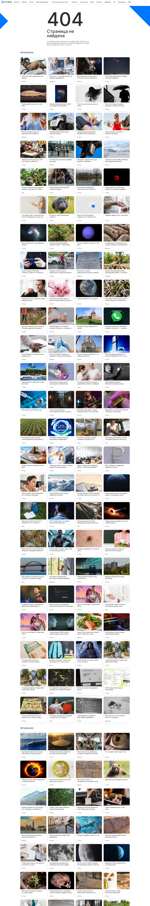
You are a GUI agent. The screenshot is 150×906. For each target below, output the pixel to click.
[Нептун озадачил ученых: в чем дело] (89, 237)
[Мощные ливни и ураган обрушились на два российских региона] (61, 265)
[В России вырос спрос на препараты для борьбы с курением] (33, 126)
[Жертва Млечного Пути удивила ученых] (33, 237)
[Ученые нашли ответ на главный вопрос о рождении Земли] (117, 487)
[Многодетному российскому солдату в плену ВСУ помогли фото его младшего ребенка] (89, 857)
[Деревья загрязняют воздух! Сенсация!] (117, 571)
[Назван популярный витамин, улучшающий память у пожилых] (117, 265)
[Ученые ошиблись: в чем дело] (89, 293)
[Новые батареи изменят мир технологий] (89, 571)
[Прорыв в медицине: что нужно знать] (89, 543)
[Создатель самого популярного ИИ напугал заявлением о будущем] (33, 598)
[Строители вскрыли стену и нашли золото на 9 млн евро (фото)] (33, 710)
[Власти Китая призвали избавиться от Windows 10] (89, 209)
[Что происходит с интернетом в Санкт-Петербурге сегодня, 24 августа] (33, 209)
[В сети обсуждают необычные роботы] (89, 793)
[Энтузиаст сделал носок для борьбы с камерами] (89, 154)
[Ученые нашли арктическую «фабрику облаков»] (61, 487)
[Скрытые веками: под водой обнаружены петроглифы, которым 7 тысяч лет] (33, 738)
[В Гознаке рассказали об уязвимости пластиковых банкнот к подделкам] (33, 654)
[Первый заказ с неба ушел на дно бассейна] (33, 376)
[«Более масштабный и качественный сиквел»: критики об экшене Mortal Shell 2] (61, 404)
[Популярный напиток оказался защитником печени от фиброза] (89, 376)
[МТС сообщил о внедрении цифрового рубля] (117, 459)
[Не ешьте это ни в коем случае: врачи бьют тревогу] (61, 885)
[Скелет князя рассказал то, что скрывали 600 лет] (89, 348)
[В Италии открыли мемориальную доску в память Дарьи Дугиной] (89, 265)
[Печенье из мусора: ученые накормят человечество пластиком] (89, 432)
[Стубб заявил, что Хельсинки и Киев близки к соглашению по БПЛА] (89, 738)
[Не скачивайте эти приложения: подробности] (33, 348)
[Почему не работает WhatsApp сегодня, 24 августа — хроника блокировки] (117, 320)
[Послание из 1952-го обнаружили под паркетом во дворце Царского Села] (89, 885)
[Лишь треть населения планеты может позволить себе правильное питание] (89, 626)
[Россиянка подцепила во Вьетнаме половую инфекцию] (61, 571)
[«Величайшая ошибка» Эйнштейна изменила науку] (117, 376)
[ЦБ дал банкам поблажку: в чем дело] (33, 459)
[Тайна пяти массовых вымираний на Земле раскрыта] (33, 885)
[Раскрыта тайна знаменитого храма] (89, 320)
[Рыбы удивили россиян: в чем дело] (33, 98)
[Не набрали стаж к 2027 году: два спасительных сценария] (89, 821)
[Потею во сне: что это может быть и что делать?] (117, 710)
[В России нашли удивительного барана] (33, 70)
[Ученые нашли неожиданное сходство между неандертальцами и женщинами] (61, 181)
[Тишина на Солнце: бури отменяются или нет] (117, 765)
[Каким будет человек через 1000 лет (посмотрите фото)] (61, 543)
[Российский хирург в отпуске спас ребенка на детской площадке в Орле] (117, 598)
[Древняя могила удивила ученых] (117, 885)
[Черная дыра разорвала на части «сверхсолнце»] (117, 515)
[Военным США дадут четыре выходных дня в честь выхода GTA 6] (89, 404)
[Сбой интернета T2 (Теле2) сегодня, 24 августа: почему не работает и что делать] (61, 320)
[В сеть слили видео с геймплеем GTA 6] (89, 598)
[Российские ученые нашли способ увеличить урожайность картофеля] (33, 432)
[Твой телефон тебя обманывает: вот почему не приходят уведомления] (33, 487)
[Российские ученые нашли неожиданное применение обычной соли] (61, 376)
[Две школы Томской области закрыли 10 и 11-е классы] (33, 515)
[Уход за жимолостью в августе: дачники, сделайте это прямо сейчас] (33, 181)
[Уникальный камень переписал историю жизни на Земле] (61, 857)
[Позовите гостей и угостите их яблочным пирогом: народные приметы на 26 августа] (61, 793)
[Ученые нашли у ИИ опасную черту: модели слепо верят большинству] (61, 626)
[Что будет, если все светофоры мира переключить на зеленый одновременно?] (33, 765)
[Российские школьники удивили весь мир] (61, 154)
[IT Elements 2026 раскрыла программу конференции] (61, 432)
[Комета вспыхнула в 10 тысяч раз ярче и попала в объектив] (33, 793)
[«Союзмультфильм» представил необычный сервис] (117, 654)
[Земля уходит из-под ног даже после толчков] (89, 654)
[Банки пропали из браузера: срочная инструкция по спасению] (61, 598)
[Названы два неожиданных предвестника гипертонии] (89, 126)
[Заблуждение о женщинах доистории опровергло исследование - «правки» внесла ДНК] (89, 710)
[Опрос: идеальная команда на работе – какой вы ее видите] (89, 459)
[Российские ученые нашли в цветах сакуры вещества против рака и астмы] (61, 293)
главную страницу (65, 45)
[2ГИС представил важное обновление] (117, 682)
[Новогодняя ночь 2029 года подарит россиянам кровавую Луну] (117, 181)
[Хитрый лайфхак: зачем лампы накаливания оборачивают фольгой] (117, 821)
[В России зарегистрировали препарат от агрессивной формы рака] (61, 348)
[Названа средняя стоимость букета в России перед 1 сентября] (117, 543)
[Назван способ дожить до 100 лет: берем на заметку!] (33, 154)
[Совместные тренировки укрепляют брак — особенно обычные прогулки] (61, 765)
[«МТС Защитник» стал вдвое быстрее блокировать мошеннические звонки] (61, 515)
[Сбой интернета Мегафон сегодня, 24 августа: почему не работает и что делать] (33, 265)
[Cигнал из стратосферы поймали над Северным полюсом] (117, 154)
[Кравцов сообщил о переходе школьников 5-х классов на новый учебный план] (61, 654)
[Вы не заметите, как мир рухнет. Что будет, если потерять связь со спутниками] (117, 738)
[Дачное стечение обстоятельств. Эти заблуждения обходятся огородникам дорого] (33, 320)
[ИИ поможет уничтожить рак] (33, 404)
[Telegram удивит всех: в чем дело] (117, 209)
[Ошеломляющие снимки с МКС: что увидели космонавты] (61, 98)
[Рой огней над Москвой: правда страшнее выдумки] (117, 70)
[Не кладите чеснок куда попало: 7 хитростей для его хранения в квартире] (117, 293)
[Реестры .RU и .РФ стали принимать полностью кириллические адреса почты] (61, 821)
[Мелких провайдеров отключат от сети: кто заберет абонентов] (89, 765)
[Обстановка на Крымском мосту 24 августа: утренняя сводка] (33, 571)
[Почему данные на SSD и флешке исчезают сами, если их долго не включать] (89, 487)
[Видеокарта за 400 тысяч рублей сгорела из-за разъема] (117, 404)
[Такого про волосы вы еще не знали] (89, 98)
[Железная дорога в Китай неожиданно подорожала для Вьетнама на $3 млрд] (89, 515)
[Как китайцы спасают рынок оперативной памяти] (117, 626)
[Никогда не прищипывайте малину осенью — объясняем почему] (61, 237)
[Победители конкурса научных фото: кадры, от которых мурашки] (61, 738)
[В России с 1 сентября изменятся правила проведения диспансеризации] (61, 70)
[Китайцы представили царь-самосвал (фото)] (61, 126)
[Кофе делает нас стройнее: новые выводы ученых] (33, 293)
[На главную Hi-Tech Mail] (8, 2)
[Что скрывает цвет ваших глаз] (117, 857)
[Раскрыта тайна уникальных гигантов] (61, 209)
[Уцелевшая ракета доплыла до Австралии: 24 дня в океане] (33, 857)
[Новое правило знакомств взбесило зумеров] (117, 126)
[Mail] (2, 2)
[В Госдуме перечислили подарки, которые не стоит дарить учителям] (61, 710)
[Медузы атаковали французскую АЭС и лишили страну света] (117, 793)
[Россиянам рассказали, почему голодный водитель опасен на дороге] (117, 432)
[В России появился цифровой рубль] (89, 682)
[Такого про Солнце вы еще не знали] (33, 821)
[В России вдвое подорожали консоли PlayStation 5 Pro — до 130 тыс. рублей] (117, 348)
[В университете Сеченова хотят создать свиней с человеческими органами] (117, 237)
